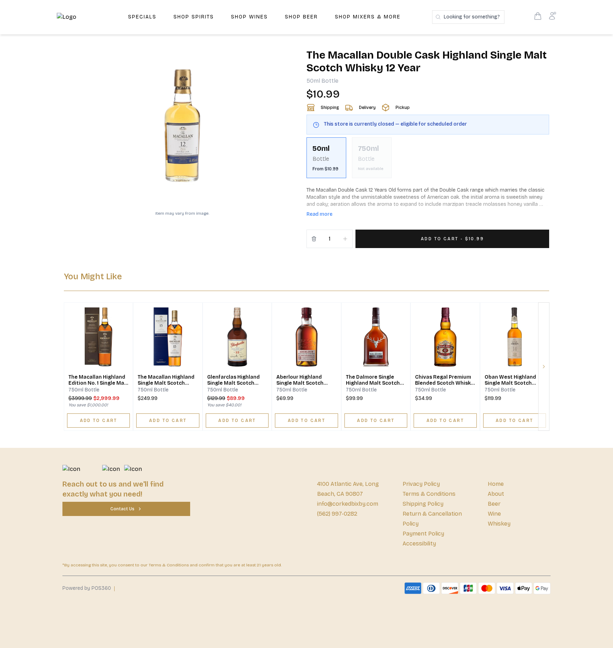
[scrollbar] (427, 160)
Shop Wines (249, 17)
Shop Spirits (193, 17)
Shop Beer (301, 17)
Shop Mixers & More (368, 17)
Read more (319, 214)
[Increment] (345, 238)
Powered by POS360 (86, 588)
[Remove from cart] (314, 238)
